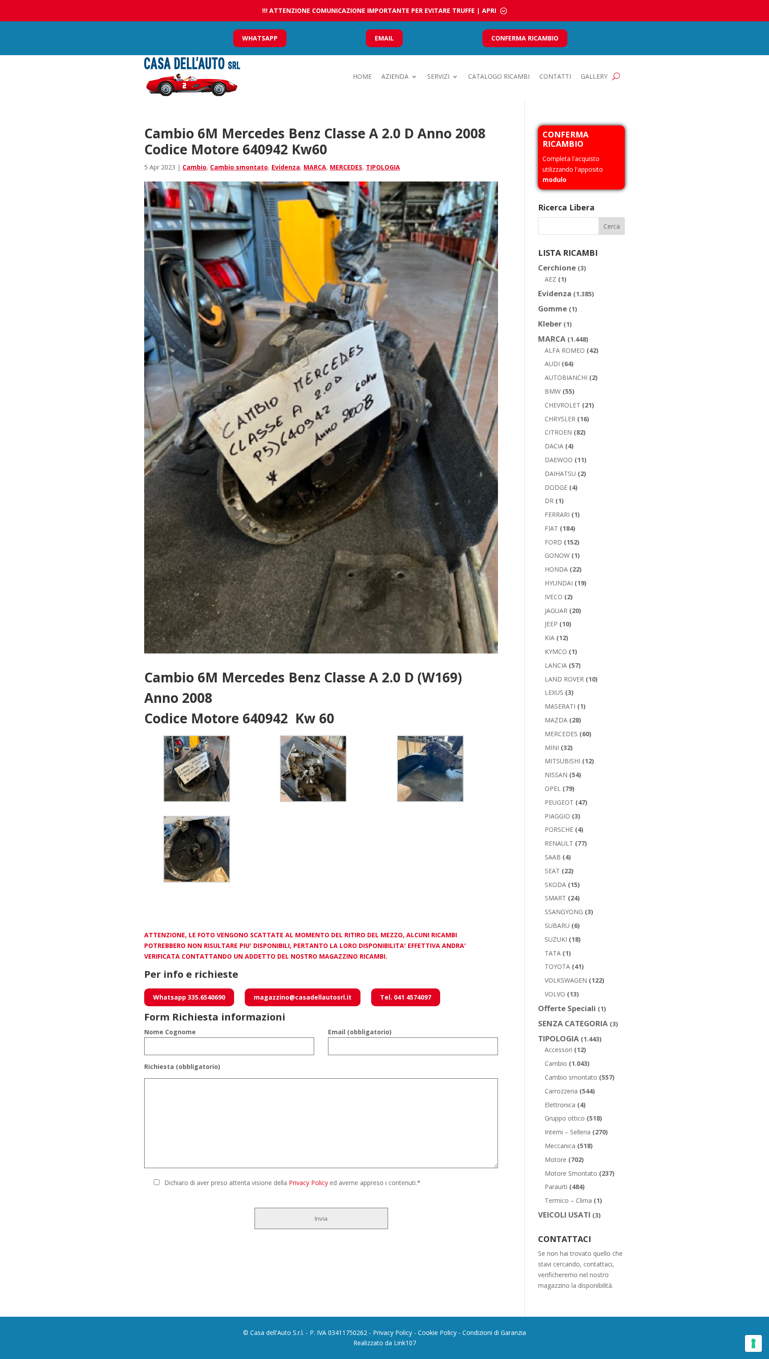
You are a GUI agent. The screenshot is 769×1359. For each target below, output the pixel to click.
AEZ (550, 279)
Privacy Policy (308, 1182)
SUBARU (557, 925)
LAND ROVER (564, 679)
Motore (556, 1159)
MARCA (315, 167)
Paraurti (556, 1186)
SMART (555, 898)
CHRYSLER (560, 419)
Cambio (194, 167)
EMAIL (384, 38)
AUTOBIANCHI (566, 377)
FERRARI (557, 514)
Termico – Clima (568, 1200)
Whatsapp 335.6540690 (189, 997)
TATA (553, 953)
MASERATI (560, 706)
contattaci (597, 1264)
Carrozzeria (561, 1091)
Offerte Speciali (567, 1008)
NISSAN (556, 774)
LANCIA (556, 665)
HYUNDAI (559, 583)
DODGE (556, 487)
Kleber (550, 324)
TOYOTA (557, 966)
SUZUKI (556, 939)
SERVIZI (438, 76)
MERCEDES (346, 167)
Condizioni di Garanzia (494, 1332)
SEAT (552, 871)
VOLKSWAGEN (566, 980)
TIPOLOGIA (383, 167)
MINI (552, 747)
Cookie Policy (437, 1332)
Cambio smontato (239, 167)
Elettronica (560, 1105)
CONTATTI (555, 76)
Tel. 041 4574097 (405, 997)
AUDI (552, 363)
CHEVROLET (562, 405)
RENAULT (559, 843)
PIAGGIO (557, 816)
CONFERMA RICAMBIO (525, 38)
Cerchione (557, 267)
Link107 (405, 1343)
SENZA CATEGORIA (573, 1023)
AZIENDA (395, 76)
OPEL (553, 788)
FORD (553, 542)
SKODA (555, 884)
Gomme (552, 308)
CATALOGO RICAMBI (499, 76)
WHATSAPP (260, 38)
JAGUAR (556, 610)
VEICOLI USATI (564, 1215)
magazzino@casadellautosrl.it (303, 997)
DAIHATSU (560, 473)
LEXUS (554, 692)
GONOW (557, 555)
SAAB (553, 857)
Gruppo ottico (565, 1118)
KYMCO (556, 651)
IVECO (554, 597)
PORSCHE (559, 829)
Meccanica (560, 1145)
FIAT (551, 528)
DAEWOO (559, 460)
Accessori (558, 1049)
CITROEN (558, 432)
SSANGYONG (564, 911)
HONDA (556, 569)
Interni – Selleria (568, 1132)
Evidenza (285, 167)
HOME (362, 76)
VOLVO (555, 994)
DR (549, 500)
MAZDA (556, 720)
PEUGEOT (559, 802)
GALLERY (594, 76)
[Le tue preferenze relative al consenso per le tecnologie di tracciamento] (753, 1343)
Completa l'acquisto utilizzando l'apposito (572, 169)
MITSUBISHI (562, 761)
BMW (553, 391)
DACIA (554, 446)
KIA (549, 637)
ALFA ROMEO (565, 350)
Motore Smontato (571, 1173)
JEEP (551, 624)
